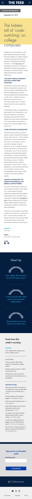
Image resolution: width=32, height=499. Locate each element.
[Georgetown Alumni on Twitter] (16, 491)
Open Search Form (29, 2)
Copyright (17, 495)
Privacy (26, 495)
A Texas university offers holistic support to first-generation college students (14, 364)
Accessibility (7, 495)
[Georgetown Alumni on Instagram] (19, 491)
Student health (16, 237)
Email (10, 457)
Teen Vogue (18, 63)
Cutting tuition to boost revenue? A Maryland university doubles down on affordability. (15, 376)
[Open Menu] (2, 2)
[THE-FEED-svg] (16, 2)
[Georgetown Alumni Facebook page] (12, 491)
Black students (8, 237)
